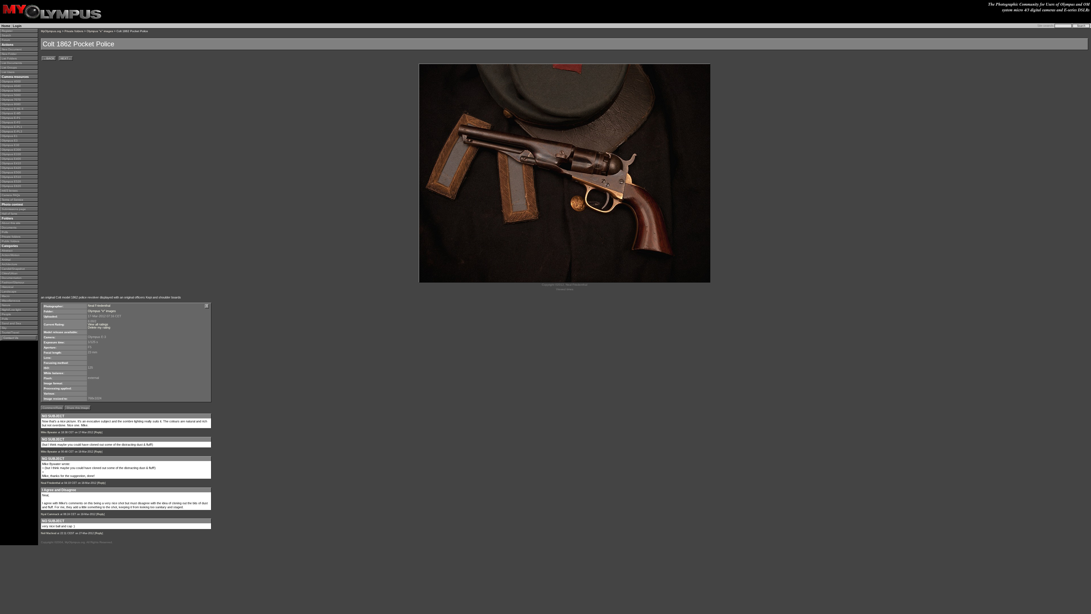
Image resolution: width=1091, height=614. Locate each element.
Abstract (7, 250)
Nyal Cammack (50, 514)
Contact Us (10, 337)
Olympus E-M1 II (12, 108)
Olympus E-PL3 (12, 131)
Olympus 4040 (11, 86)
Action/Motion (11, 255)
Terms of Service (12, 199)
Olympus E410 (11, 163)
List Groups (9, 67)
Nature (6, 305)
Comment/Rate (52, 407)
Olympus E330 (11, 154)
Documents (9, 227)
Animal (6, 259)
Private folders (11, 236)
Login (17, 26)
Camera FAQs (11, 195)
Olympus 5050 (11, 90)
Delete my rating (99, 327)
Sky (4, 327)
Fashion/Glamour (13, 282)
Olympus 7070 (11, 99)
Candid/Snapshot (13, 268)
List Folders (9, 58)
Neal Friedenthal (99, 305)
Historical (7, 287)
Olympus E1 (10, 136)
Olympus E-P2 (11, 122)
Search (6, 35)
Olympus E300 (11, 149)
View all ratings (98, 324)
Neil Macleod (48, 533)
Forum (6, 40)
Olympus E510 (11, 177)
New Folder (9, 53)
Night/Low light (11, 309)
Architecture (9, 264)
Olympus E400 (11, 158)
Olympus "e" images (100, 31)
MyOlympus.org (51, 31)
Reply (98, 432)
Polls (5, 232)
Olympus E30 (10, 145)
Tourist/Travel (10, 332)
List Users (8, 72)
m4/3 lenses (10, 190)
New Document (12, 49)
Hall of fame (9, 213)
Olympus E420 (11, 167)
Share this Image (77, 407)
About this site (11, 223)
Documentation (12, 277)
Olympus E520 (11, 181)
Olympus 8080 (11, 104)
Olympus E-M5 (11, 113)
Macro (6, 296)
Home (5, 26)
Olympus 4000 (11, 81)
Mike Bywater (49, 432)
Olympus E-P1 (11, 117)
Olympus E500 (11, 172)
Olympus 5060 (11, 95)
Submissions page (14, 209)
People (6, 314)
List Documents (12, 63)
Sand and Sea (11, 323)
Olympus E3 (10, 140)
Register (7, 30)
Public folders (10, 241)
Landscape (9, 291)
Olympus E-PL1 (12, 126)
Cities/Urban (10, 273)
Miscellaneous (11, 300)
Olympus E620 (11, 186)
